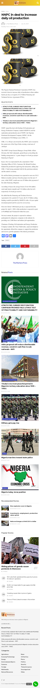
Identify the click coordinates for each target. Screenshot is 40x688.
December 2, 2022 (15, 517)
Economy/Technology (9, 301)
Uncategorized (25, 669)
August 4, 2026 (5, 460)
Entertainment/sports (8, 662)
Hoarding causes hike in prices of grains (19, 593)
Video (23, 672)
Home (3, 11)
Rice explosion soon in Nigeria (21, 506)
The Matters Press (12, 24)
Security (23, 664)
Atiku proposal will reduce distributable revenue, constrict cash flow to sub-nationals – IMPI (20, 115)
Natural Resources (7, 672)
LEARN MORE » (5, 624)
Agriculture (4, 654)
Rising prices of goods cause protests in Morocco (15, 567)
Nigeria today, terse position (13, 492)
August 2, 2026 (5, 494)
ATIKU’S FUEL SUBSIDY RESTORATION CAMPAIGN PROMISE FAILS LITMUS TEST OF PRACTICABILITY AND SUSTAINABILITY (19, 108)
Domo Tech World (9, 683)
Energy (5, 488)
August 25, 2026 (6, 352)
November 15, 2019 (16, 508)
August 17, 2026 (6, 391)
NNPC (7, 240)
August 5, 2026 (5, 425)
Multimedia (5, 669)
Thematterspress (26, 667)
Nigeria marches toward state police (17, 458)
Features (4, 664)
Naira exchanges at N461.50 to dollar (23, 521)
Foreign (3, 667)
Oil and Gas (24, 657)
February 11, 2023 (15, 523)
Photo (23, 659)
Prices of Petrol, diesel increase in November (21, 599)
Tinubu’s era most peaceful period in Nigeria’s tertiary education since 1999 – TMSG (18, 386)
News (7, 11)
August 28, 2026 (6, 312)
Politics (23, 662)
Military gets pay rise (10, 423)
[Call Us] (35, 684)
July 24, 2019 (25, 24)
